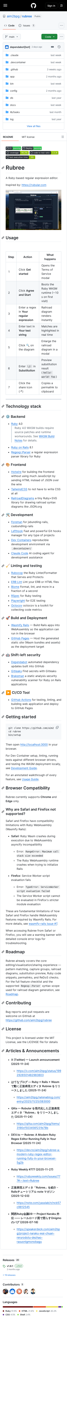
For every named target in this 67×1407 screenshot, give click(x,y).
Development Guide (24, 768)
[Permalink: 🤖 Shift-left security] (3, 655)
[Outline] (62, 137)
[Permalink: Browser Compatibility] (3, 787)
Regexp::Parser (21, 452)
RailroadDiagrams (22, 498)
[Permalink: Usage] (3, 237)
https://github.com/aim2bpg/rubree (29, 1020)
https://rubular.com (34, 185)
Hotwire (16, 472)
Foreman (16, 522)
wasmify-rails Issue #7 (43, 923)
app (12, 76)
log (12, 119)
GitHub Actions (21, 699)
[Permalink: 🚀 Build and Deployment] (3, 618)
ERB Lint (16, 582)
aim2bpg (13, 16)
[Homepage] (33, 5)
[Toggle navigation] (5, 5)
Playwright (18, 600)
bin (12, 83)
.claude (14, 55)
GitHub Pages (20, 638)
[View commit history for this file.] (59, 46)
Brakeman (17, 676)
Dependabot (19, 662)
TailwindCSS (19, 489)
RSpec (15, 595)
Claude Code (19, 553)
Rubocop (17, 573)
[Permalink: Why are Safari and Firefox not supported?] (3, 811)
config (13, 90)
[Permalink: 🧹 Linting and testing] (3, 565)
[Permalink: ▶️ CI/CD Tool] (3, 692)
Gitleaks (16, 671)
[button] (57, 727)
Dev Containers (21, 540)
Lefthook (17, 531)
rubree (27, 16)
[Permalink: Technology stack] (3, 406)
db (11, 97)
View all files (33, 126)
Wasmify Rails (20, 625)
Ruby (14, 423)
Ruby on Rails (20, 447)
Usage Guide (30, 779)
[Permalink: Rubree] (3, 167)
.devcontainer (18, 62)
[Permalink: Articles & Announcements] (3, 1050)
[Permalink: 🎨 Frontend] (3, 464)
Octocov (16, 605)
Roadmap (12, 994)
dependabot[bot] (20, 46)
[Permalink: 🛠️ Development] (3, 515)
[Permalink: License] (3, 1028)
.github (14, 69)
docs (13, 104)
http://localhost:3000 (34, 744)
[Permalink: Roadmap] (3, 951)
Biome (15, 586)
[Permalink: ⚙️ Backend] (3, 416)
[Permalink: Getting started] (3, 716)
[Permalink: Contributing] (3, 1002)
